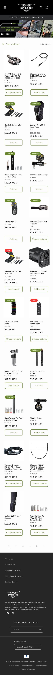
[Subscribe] (40, 630)
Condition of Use (12, 570)
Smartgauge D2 (11, 222)
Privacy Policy (11, 582)
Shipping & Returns (13, 576)
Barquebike (16, 661)
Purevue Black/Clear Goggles (38, 223)
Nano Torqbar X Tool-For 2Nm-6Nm (13, 176)
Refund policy (42, 661)
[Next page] (44, 546)
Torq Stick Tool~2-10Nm (37, 372)
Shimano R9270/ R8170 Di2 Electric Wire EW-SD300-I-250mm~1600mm (37, 468)
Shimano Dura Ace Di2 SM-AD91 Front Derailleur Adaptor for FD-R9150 (13, 468)
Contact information (28, 669)
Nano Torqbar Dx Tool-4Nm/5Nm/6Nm (14, 419)
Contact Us (10, 565)
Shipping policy (41, 665)
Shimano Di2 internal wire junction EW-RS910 (38, 274)
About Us (9, 559)
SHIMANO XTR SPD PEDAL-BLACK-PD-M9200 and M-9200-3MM (13, 77)
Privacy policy (14, 665)
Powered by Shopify (28, 661)
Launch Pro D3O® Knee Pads (37, 126)
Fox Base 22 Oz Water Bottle (36, 322)
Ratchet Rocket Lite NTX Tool (13, 273)
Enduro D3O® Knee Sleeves (13, 517)
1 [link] (9, 546)
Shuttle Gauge (36, 418)
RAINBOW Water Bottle (11, 322)
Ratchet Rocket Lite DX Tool (13, 126)
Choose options (13, 92)
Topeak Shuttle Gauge (39, 175)
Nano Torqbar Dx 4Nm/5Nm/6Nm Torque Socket (37, 518)
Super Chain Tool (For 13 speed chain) (13, 372)
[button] (5, 7)
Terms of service (27, 665)
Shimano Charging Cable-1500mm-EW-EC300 (38, 76)
